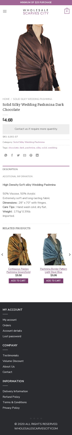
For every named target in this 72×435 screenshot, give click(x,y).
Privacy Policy (11, 408)
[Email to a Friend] (25, 155)
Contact (7, 372)
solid (44, 147)
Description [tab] (10, 169)
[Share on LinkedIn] (37, 155)
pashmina (30, 147)
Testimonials (11, 355)
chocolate (14, 147)
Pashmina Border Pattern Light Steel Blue (53, 270)
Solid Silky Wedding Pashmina (32, 99)
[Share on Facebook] (12, 155)
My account (10, 320)
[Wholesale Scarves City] (36, 11)
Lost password (12, 336)
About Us (9, 367)
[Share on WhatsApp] (6, 155)
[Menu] (5, 11)
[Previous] (2, 261)
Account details (12, 331)
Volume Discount (13, 361)
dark (22, 147)
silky (38, 147)
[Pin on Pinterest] (31, 155)
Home (6, 99)
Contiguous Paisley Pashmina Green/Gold (18, 270)
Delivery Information (15, 391)
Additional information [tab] (18, 176)
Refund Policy (11, 397)
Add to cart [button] (18, 280)
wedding (52, 147)
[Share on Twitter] (18, 155)
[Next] (69, 261)
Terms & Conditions (15, 402)
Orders (7, 325)
